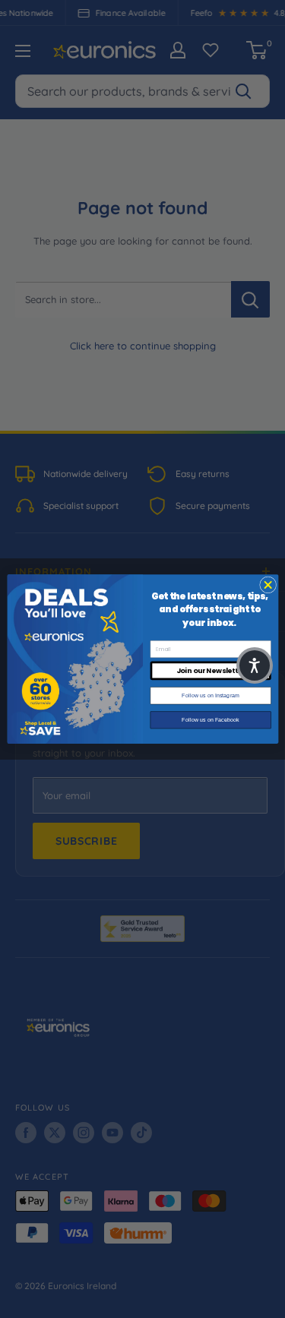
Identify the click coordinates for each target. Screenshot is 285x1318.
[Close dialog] (267, 585)
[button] (254, 665)
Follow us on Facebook (210, 720)
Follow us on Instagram (210, 696)
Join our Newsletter (210, 670)
